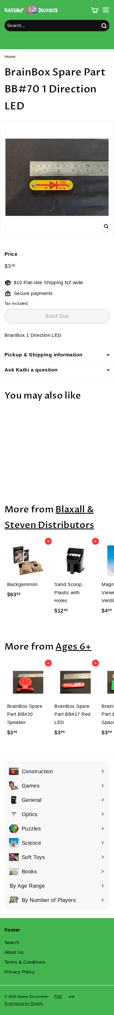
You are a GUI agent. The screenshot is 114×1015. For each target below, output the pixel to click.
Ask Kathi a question (31, 370)
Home (10, 56)
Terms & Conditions (25, 962)
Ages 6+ (73, 647)
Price (11, 254)
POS (58, 997)
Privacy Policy (20, 971)
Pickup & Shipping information (44, 354)
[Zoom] (106, 226)
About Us (14, 952)
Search (12, 942)
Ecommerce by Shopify (24, 1003)
